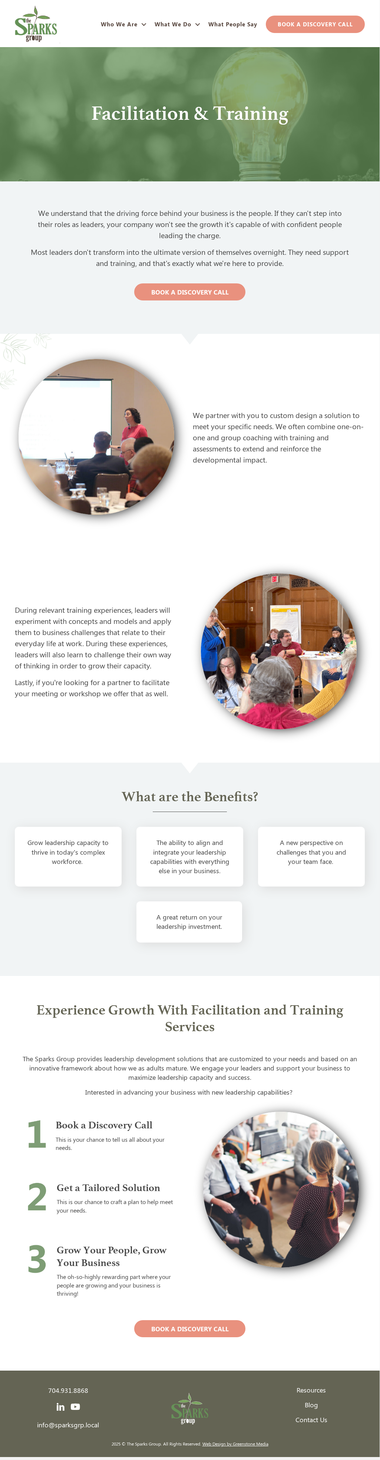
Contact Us (311, 1419)
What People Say (232, 24)
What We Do (173, 24)
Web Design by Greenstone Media (235, 1444)
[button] (144, 24)
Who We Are (119, 24)
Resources (311, 1389)
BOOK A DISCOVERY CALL (315, 24)
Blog (311, 1404)
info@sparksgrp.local (68, 1424)
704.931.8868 (68, 1390)
